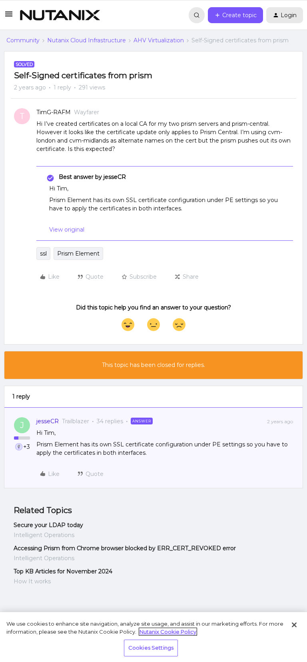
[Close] (294, 625)
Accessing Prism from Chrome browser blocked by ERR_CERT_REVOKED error (125, 548)
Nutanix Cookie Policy (168, 631)
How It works (32, 581)
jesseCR (47, 421)
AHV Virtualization (159, 40)
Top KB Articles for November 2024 (63, 571)
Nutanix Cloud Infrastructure (86, 40)
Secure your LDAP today (48, 525)
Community (23, 40)
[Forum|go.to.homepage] (60, 15)
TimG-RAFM (53, 112)
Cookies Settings (150, 647)
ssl (43, 253)
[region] (153, 637)
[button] (9, 16)
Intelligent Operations (44, 535)
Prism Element (78, 253)
